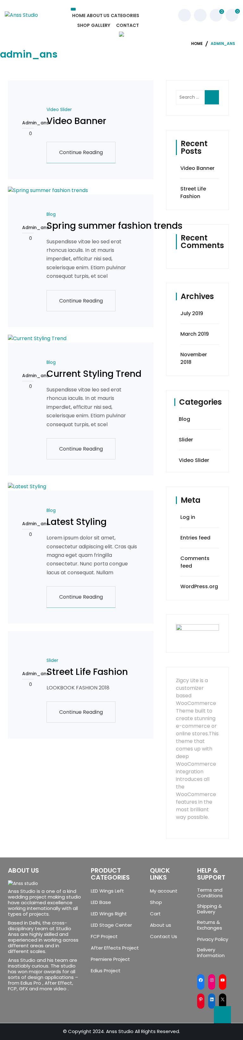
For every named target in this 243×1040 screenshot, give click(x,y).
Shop (156, 902)
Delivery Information (211, 952)
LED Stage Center (111, 925)
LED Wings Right (109, 914)
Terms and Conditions (210, 893)
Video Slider (59, 109)
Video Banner (76, 121)
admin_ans (28, 123)
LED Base (101, 902)
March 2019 (194, 334)
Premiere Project (110, 959)
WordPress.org (199, 586)
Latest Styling (77, 522)
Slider (52, 660)
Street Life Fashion (87, 672)
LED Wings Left (107, 891)
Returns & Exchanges (209, 925)
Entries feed (195, 537)
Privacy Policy (212, 939)
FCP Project (104, 936)
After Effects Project (115, 948)
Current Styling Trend (94, 374)
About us (160, 925)
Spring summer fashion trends (115, 226)
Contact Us (163, 936)
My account (164, 891)
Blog (51, 214)
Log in (187, 517)
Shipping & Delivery (209, 909)
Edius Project (106, 971)
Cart (155, 914)
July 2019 (191, 313)
